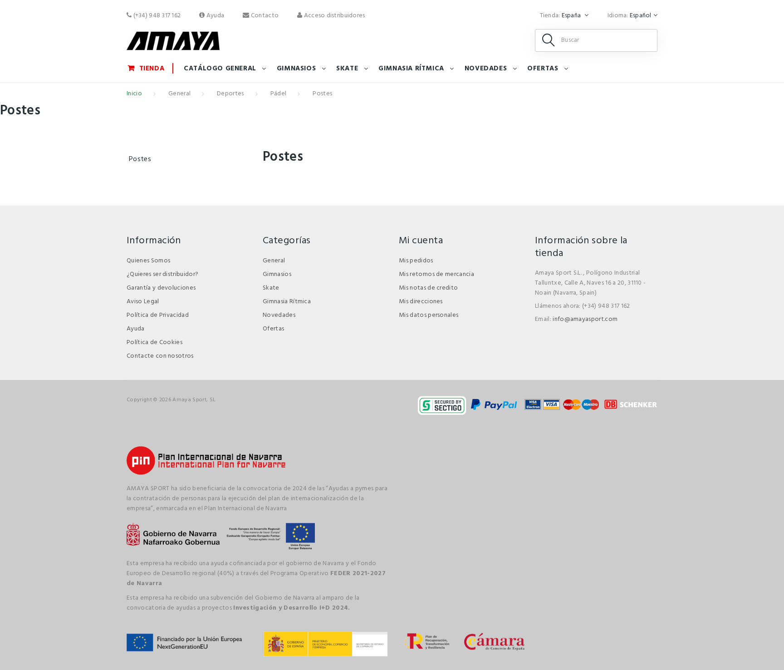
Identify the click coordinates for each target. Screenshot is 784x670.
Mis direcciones (421, 301)
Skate (347, 69)
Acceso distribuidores (333, 15)
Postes (140, 159)
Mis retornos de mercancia (436, 274)
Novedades (486, 69)
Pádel (278, 94)
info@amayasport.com (585, 319)
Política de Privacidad (158, 315)
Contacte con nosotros (160, 356)
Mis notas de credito (428, 288)
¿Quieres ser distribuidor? (162, 274)
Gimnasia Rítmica (411, 69)
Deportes (230, 94)
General (179, 94)
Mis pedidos (416, 261)
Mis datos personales (428, 315)
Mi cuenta (421, 241)
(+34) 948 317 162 (156, 15)
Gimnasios (296, 69)
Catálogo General (220, 69)
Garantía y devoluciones (161, 288)
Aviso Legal (143, 301)
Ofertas (542, 69)
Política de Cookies (154, 342)
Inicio (134, 94)
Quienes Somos (148, 261)
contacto (264, 15)
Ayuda (214, 15)
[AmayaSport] (173, 41)
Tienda (152, 68)
